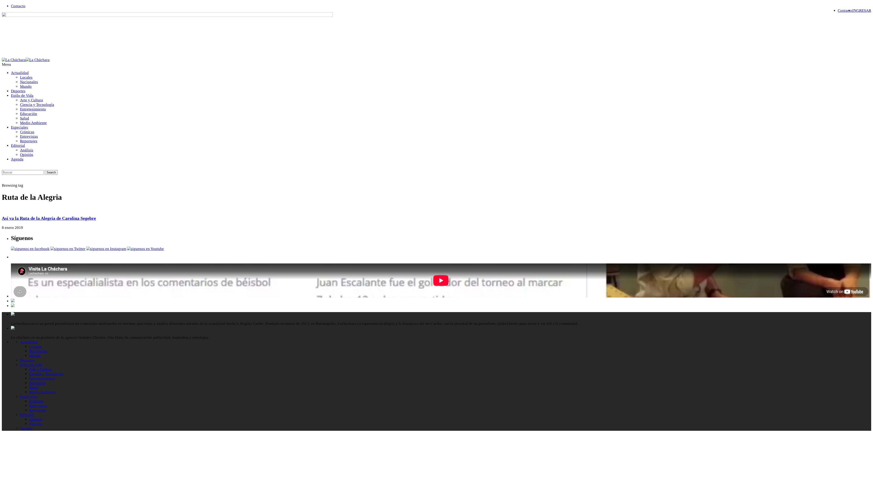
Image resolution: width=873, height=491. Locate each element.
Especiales (19, 127)
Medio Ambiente (33, 123)
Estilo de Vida (22, 95)
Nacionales (29, 82)
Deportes (18, 91)
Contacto (18, 6)
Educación (28, 114)
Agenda (17, 159)
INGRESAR (861, 10)
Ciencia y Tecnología (37, 105)
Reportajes (28, 141)
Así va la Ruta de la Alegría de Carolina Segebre (49, 218)
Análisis (26, 150)
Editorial (18, 145)
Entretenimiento (33, 109)
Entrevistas (29, 136)
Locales (26, 77)
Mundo (26, 86)
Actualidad (20, 73)
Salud (24, 118)
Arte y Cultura (31, 100)
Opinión (26, 155)
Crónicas (27, 132)
